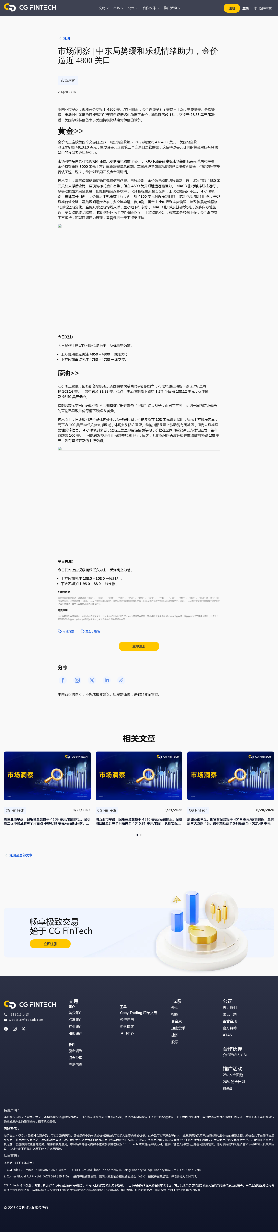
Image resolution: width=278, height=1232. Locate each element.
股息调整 (75, 1050)
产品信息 (75, 1064)
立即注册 (139, 646)
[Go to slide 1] (137, 835)
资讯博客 (127, 1026)
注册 (232, 8)
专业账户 (75, 1026)
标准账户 (75, 1019)
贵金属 (176, 1021)
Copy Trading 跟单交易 (138, 1012)
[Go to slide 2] (140, 835)
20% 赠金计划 (234, 1081)
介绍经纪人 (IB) (235, 1055)
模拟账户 (75, 1033)
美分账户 (75, 1012)
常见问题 (230, 1014)
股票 (174, 1041)
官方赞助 (230, 1028)
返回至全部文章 (21, 855)
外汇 (174, 1007)
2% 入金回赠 (233, 1074)
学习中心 (127, 1033)
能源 (174, 1035)
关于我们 (230, 1007)
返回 (66, 38)
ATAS (227, 1035)
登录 (245, 8)
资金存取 (75, 1057)
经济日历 (127, 1019)
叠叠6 (227, 1088)
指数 (174, 1014)
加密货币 (178, 1028)
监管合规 (230, 1021)
